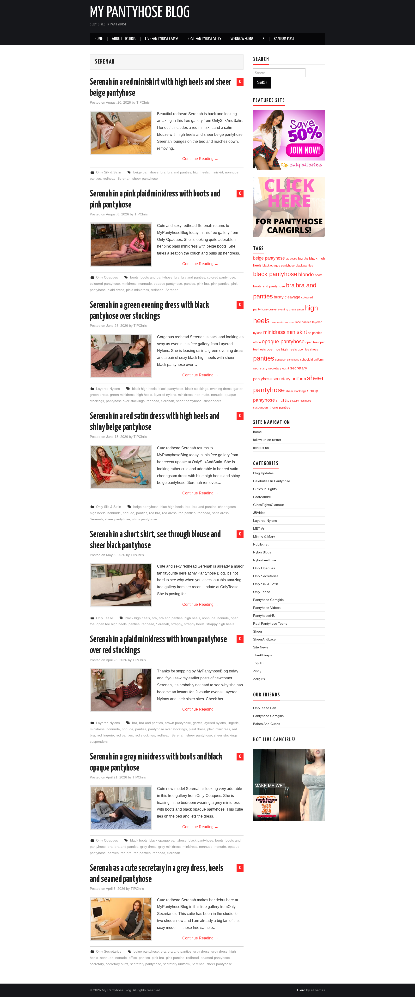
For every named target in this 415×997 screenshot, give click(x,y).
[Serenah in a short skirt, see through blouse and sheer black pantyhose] (121, 585)
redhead (109, 178)
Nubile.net (261, 544)
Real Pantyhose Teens (270, 623)
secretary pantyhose (145, 964)
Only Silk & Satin (108, 172)
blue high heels (171, 507)
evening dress (221, 389)
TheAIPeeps (262, 655)
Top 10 (258, 663)
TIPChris (143, 102)
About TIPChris (124, 39)
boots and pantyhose (156, 277)
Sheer (257, 631)
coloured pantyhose (105, 283)
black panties (304, 265)
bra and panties (179, 172)
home (257, 432)
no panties (315, 333)
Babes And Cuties (266, 724)
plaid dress (116, 290)
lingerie (233, 723)
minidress (129, 283)
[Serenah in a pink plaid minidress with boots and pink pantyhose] (121, 245)
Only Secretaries (108, 951)
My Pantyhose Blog (139, 13)
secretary (97, 964)
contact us (261, 448)
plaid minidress (137, 290)
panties (95, 178)
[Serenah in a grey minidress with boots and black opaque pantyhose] (121, 808)
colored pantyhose (221, 277)
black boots (138, 840)
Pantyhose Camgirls (268, 600)
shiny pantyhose (144, 519)
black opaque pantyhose (168, 840)
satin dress (220, 513)
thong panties (279, 407)
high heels (201, 172)
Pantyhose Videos (267, 608)
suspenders (212, 401)
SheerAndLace (264, 639)
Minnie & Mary (264, 536)
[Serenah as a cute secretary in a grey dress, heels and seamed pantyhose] (121, 919)
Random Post (284, 39)
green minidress (122, 395)
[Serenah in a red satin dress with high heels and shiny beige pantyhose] (121, 467)
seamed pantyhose (215, 958)
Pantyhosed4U (264, 615)
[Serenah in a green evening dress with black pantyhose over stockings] (121, 356)
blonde (306, 274)
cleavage (292, 297)
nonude (217, 395)
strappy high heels (220, 624)
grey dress (148, 847)
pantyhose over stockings (125, 401)
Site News (260, 647)
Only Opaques (107, 277)
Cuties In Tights (265, 489)
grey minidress (169, 847)
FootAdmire (262, 497)
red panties (186, 513)
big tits (303, 258)
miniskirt (217, 172)
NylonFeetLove (264, 560)
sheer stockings (226, 735)
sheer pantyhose (145, 178)
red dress (169, 513)
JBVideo (259, 513)
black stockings (196, 389)
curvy (273, 309)
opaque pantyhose (168, 283)
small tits (282, 400)
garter (237, 389)
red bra (154, 513)
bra (162, 172)
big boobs (291, 258)
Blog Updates (263, 473)
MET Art (259, 528)
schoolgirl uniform (311, 359)
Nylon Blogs (262, 552)
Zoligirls (259, 679)
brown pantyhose (178, 723)
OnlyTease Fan (264, 708)
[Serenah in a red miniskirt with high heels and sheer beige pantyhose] (121, 133)
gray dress (201, 951)
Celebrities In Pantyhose (271, 481)
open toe (311, 342)
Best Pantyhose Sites (204, 39)
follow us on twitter (267, 440)
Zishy (257, 671)
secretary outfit (117, 964)
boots (134, 277)
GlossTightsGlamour (268, 505)
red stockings (145, 735)
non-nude (202, 395)
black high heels (144, 389)
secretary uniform (176, 964)
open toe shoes (308, 349)
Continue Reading (200, 159)
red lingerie (105, 735)
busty (279, 297)
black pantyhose (171, 389)
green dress (99, 395)
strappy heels (194, 624)
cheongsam (227, 507)
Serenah (123, 178)
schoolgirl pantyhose (287, 359)
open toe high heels (112, 624)
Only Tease (104, 618)
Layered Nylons (108, 389)
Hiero (301, 990)
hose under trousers (282, 322)
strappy (176, 624)
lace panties (303, 322)
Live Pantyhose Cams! (161, 39)
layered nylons (165, 395)
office (133, 958)
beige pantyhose (146, 172)
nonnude (231, 172)
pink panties (220, 283)
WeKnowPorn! (242, 39)
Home (99, 39)
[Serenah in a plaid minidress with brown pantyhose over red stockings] (121, 690)
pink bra (203, 283)
